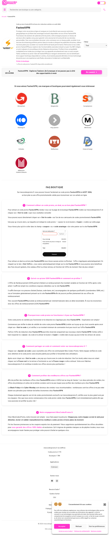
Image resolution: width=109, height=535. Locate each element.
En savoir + (91, 72)
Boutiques (52, 456)
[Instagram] (57, 481)
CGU (54, 497)
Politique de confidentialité (82, 531)
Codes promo (52, 452)
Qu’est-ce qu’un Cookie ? (66, 531)
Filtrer (86, 42)
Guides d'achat (55, 494)
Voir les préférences (97, 526)
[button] (105, 504)
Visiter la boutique (22, 61)
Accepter (61, 526)
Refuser (79, 526)
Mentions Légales (96, 531)
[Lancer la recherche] (104, 9)
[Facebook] (52, 481)
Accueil (4, 16)
